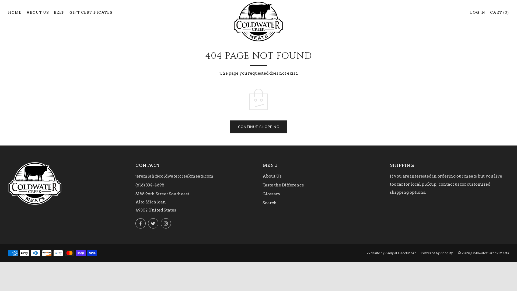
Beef (59, 13)
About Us (37, 13)
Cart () (499, 13)
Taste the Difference (283, 185)
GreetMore (407, 253)
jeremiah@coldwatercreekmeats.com (174, 176)
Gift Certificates (91, 13)
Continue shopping (258, 126)
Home (15, 13)
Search (270, 202)
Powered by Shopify (437, 253)
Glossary (272, 194)
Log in (477, 13)
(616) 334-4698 (149, 185)
